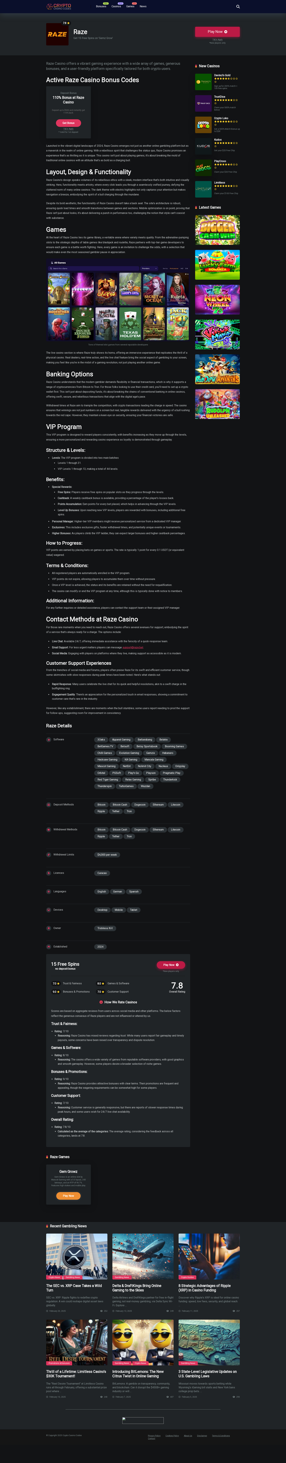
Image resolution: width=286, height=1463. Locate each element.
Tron (129, 811)
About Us (188, 1436)
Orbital (101, 773)
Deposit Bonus (68, 93)
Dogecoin (139, 804)
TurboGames (126, 786)
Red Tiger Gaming (107, 779)
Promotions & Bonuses (59, 1363)
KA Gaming (131, 759)
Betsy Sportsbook (147, 746)
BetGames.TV (105, 746)
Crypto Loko (221, 118)
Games (130, 6)
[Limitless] (203, 196)
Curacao (102, 873)
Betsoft (124, 746)
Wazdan (145, 786)
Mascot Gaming (106, 766)
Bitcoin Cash (120, 804)
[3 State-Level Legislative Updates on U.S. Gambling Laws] (209, 1343)
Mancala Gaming (153, 759)
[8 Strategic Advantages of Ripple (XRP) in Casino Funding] (209, 1256)
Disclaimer (202, 1436)
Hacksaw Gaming (107, 759)
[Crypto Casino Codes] (58, 5)
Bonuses (101, 6)
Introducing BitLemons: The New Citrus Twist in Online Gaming (138, 1374)
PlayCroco (220, 161)
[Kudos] (203, 153)
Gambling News (73, 1277)
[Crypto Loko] (203, 132)
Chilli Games (104, 753)
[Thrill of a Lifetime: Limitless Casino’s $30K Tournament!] (76, 1343)
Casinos (116, 6)
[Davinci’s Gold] (203, 89)
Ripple (101, 811)
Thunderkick (170, 779)
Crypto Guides (187, 1277)
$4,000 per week (107, 854)
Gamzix (150, 753)
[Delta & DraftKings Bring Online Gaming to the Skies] (143, 1256)
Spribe (152, 779)
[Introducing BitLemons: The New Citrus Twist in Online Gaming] (143, 1343)
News (143, 6)
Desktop (102, 909)
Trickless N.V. (105, 928)
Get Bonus (68, 123)
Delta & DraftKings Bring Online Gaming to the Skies (136, 1288)
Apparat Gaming (121, 739)
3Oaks (101, 739)
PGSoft (116, 773)
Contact (151, 1438)
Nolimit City (144, 766)
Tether (115, 811)
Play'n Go (133, 773)
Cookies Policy (172, 1436)
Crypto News (54, 1277)
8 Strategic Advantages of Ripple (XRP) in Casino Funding (205, 1288)
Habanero (167, 753)
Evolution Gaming (129, 753)
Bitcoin (101, 804)
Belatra (163, 739)
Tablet (133, 909)
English (101, 891)
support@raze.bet (132, 647)
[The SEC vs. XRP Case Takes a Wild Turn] (76, 1256)
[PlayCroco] (203, 175)
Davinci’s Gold (222, 75)
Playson (151, 773)
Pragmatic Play (171, 773)
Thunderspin (104, 786)
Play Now (215, 32)
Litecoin (175, 804)
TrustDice (219, 96)
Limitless (219, 182)
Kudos (218, 139)
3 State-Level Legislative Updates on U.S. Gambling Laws (208, 1374)
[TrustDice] (203, 110)
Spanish (134, 891)
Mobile (119, 909)
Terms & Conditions (221, 1436)
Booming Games (174, 746)
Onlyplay (180, 766)
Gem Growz (68, 1171)
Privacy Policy (154, 1436)
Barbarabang (145, 739)
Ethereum (158, 804)
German (117, 891)
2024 (100, 946)
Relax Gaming (133, 779)
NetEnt (127, 766)
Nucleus (163, 766)
